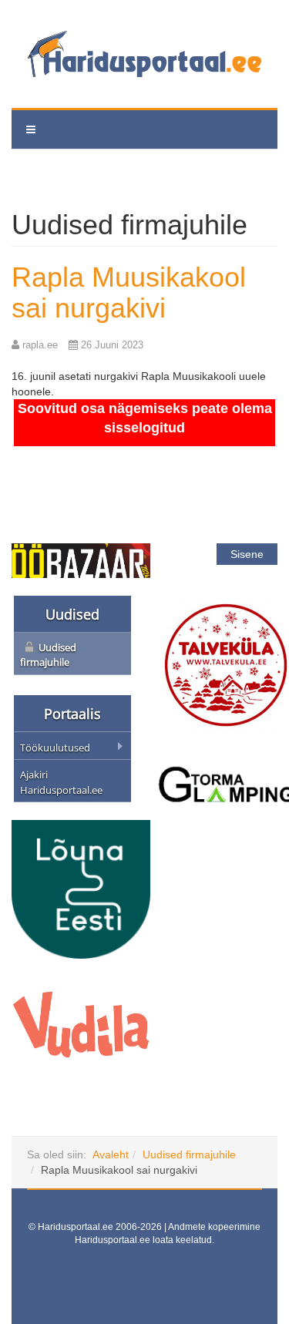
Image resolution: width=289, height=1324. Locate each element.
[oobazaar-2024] (81, 559)
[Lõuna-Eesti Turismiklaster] (81, 888)
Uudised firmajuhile (189, 1154)
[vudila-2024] (81, 1023)
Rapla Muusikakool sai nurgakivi (129, 292)
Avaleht (110, 1154)
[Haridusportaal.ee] (144, 54)
